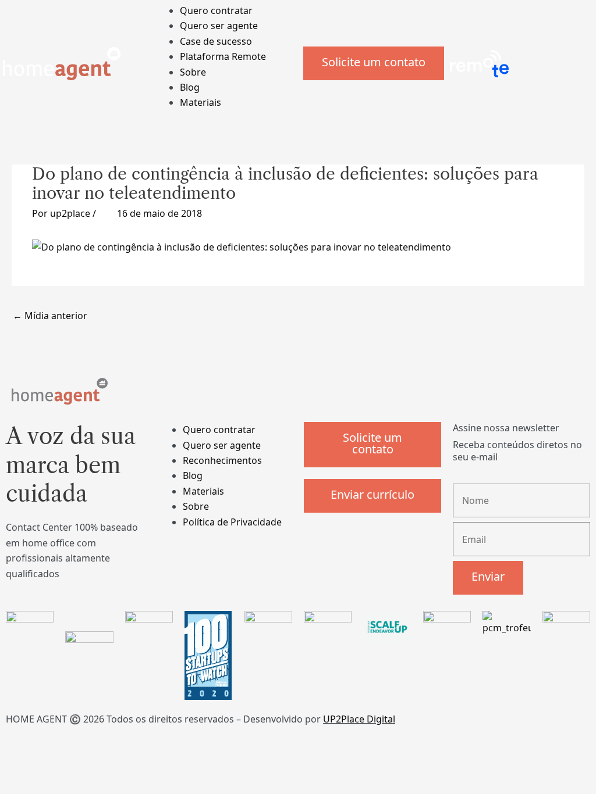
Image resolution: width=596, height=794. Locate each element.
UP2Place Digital (359, 719)
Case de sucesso (216, 41)
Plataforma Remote (223, 56)
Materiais (200, 102)
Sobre (193, 72)
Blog (190, 87)
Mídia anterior (50, 315)
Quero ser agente (219, 25)
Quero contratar (216, 10)
